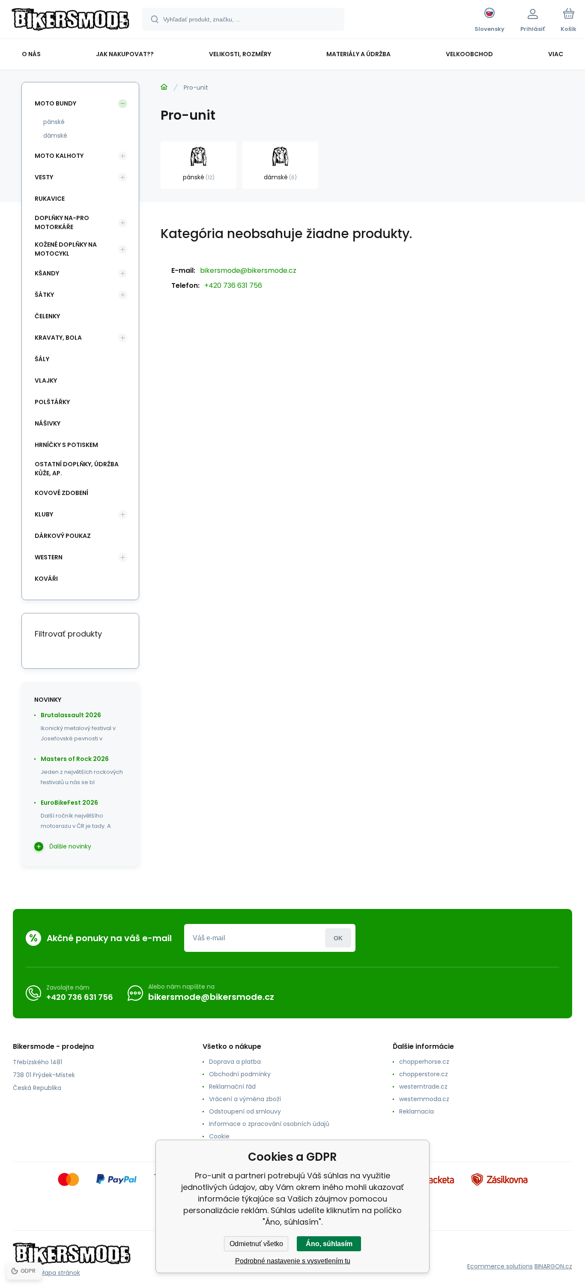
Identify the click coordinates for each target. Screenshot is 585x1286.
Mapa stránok (59, 1272)
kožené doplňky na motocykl (66, 249)
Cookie (219, 1136)
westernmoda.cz (424, 1099)
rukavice (50, 198)
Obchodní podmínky (240, 1074)
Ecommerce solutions (500, 1266)
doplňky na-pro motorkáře (62, 222)
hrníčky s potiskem (66, 445)
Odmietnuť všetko (256, 1243)
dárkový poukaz (63, 535)
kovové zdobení (61, 493)
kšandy (47, 273)
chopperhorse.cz (424, 1061)
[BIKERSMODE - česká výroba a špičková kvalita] (164, 87)
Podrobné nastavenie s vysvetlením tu (292, 1261)
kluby (44, 514)
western (49, 557)
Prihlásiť (338, 938)
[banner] (70, 20)
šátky (44, 294)
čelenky (47, 316)
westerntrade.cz (423, 1086)
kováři (46, 578)
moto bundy (55, 103)
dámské (55, 135)
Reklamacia (416, 1111)
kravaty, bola (58, 337)
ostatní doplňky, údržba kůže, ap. (77, 468)
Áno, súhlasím (329, 1243)
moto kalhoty (59, 155)
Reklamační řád (232, 1086)
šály (42, 359)
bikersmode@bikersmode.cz (248, 270)
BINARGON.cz (553, 1266)
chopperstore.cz (423, 1074)
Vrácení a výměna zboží (245, 1099)
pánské (54, 122)
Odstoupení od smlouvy (245, 1111)
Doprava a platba (235, 1061)
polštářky (52, 402)
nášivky (47, 423)
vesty (44, 177)
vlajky (46, 380)
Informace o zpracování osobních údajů (269, 1124)
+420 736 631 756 (233, 285)
